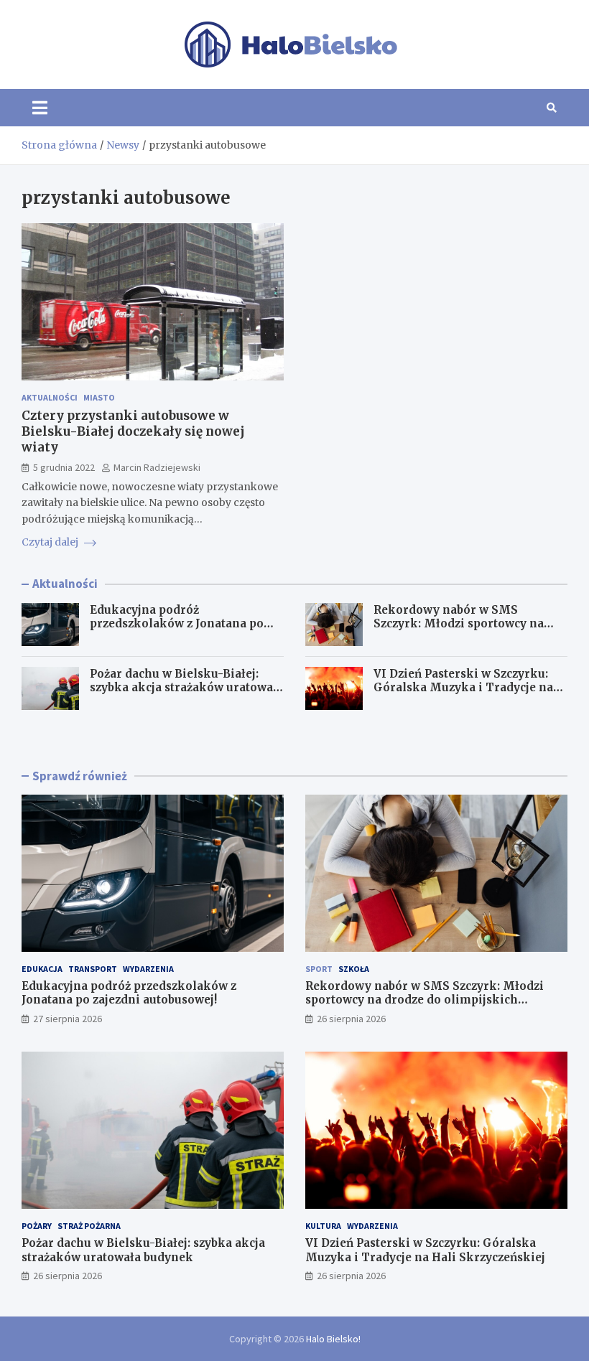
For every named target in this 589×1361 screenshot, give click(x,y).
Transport (92, 968)
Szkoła (353, 968)
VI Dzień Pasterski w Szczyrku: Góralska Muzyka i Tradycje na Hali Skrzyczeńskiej (463, 687)
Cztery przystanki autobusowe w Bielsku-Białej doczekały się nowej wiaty (133, 431)
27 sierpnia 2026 (67, 1018)
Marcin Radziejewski (156, 467)
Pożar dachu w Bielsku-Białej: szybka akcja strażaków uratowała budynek (187, 687)
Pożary (37, 1225)
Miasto (99, 397)
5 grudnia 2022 (64, 467)
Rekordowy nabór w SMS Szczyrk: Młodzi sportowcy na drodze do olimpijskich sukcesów (469, 624)
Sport (319, 968)
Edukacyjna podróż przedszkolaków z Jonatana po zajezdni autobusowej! (177, 624)
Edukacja (42, 968)
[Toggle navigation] (40, 107)
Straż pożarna (89, 1225)
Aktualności (50, 397)
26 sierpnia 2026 (351, 1018)
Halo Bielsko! (333, 1338)
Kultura (323, 1225)
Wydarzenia (148, 968)
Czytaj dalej (51, 541)
